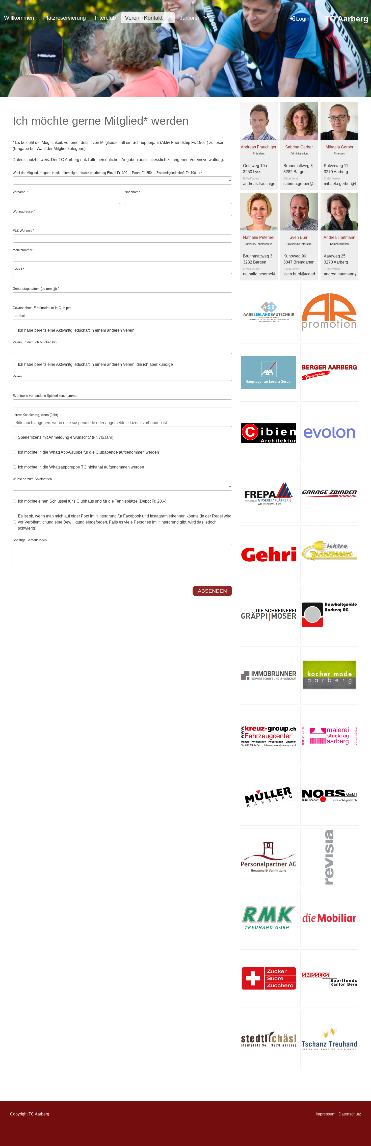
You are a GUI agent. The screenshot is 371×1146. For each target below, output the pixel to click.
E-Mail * (18, 269)
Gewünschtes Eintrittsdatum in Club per (42, 308)
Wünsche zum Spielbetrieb (32, 479)
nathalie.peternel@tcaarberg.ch (271, 274)
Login (302, 19)
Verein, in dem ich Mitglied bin (35, 342)
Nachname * (134, 192)
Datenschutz (349, 1114)
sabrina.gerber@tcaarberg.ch (309, 183)
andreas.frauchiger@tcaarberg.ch (273, 183)
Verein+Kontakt (144, 18)
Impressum (325, 1114)
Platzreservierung (64, 18)
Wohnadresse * (24, 211)
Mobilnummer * (24, 250)
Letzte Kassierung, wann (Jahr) (35, 415)
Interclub (105, 18)
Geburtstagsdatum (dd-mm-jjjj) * (36, 289)
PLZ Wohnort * (23, 230)
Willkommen (19, 18)
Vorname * (20, 192)
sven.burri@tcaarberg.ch (305, 274)
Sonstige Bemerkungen (30, 540)
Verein (17, 376)
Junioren (190, 18)
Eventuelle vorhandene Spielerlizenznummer (45, 396)
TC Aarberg (346, 18)
